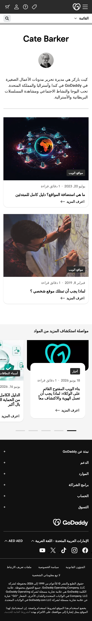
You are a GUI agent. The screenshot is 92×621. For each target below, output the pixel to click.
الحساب (83, 496)
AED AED (16, 541)
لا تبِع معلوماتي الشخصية (46, 575)
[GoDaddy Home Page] (71, 522)
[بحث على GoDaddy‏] (7, 18)
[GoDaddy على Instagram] (74, 552)
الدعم (84, 462)
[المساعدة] (25, 7)
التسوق (83, 507)
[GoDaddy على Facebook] (85, 552)
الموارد (84, 474)
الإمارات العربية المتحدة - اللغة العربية (62, 541)
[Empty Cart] (7, 7)
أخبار (75, 371)
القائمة (84, 18)
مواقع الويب (76, 173)
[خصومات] (34, 7)
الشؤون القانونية (75, 567)
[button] (71, 430)
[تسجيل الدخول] (16, 7)
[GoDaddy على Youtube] (42, 552)
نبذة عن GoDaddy (76, 451)
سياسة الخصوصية (48, 567)
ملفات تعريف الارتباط (19, 567)
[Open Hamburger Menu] (87, 7)
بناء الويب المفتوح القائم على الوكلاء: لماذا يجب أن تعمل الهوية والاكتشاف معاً (59, 393)
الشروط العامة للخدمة (18, 612)
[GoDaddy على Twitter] (53, 552)
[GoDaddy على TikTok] (63, 552)
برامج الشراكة (79, 485)
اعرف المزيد (70, 410)
